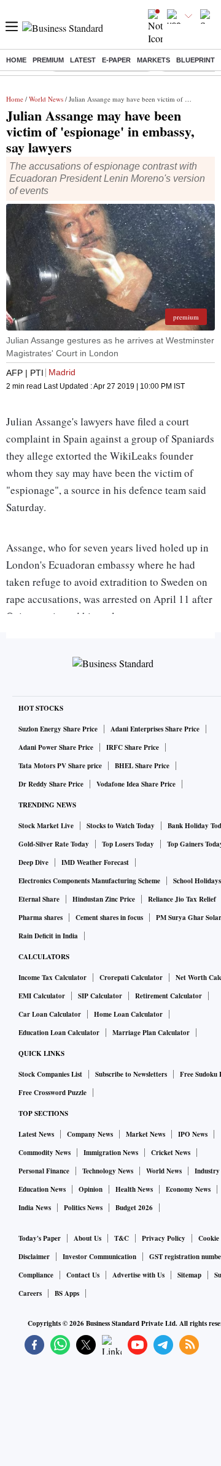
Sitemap (189, 1275)
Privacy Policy (163, 1238)
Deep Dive (33, 862)
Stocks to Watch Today (121, 825)
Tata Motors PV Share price (60, 765)
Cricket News (170, 1152)
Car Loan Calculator (49, 1014)
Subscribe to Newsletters (131, 1074)
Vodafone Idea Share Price (136, 784)
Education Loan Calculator (58, 1032)
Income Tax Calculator (52, 977)
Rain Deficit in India (48, 936)
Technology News (107, 1171)
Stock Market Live (46, 825)
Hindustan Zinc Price (103, 899)
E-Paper (116, 60)
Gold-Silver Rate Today (53, 844)
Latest (83, 60)
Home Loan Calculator (128, 1014)
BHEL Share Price (142, 765)
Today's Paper (39, 1238)
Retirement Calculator (168, 996)
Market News (145, 1134)
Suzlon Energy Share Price (58, 729)
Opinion (91, 1189)
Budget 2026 (134, 1207)
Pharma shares (40, 917)
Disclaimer (34, 1256)
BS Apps (67, 1293)
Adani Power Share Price (55, 747)
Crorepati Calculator (131, 977)
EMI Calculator (41, 996)
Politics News (83, 1207)
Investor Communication (99, 1256)
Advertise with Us (138, 1275)
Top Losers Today (128, 844)
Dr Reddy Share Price (50, 784)
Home (16, 60)
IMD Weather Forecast (95, 862)
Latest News (36, 1134)
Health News (134, 1189)
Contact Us (82, 1275)
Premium (48, 60)
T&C (121, 1238)
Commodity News (44, 1152)
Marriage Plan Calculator (151, 1032)
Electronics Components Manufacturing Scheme (89, 881)
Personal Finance (43, 1171)
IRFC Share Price (132, 747)
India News (34, 1207)
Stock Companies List (50, 1074)
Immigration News (110, 1152)
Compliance (35, 1275)
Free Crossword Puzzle (52, 1092)
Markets (153, 60)
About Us (87, 1238)
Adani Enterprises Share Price (155, 729)
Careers (30, 1293)
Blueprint (195, 60)
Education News (42, 1189)
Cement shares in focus (109, 917)
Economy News (188, 1189)
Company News (90, 1134)
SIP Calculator (100, 996)
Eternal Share (39, 899)
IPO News (192, 1134)
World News (46, 98)
